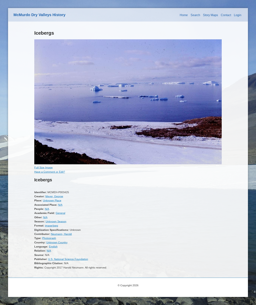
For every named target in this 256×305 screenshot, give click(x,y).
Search (195, 15)
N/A (60, 204)
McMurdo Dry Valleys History (39, 15)
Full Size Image (43, 167)
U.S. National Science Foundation (68, 259)
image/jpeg (51, 225)
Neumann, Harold (61, 233)
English (53, 246)
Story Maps (210, 15)
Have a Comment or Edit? (49, 171)
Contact (226, 15)
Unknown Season (56, 221)
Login (237, 15)
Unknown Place (52, 200)
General (60, 213)
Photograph (49, 238)
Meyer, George (54, 196)
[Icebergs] (128, 163)
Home (184, 15)
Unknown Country (56, 242)
